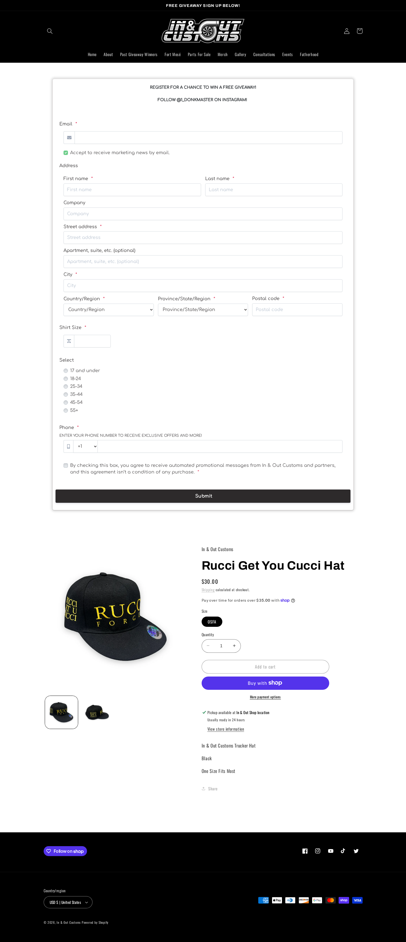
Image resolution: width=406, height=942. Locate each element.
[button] (50, 31)
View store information (225, 728)
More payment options (265, 696)
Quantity (208, 634)
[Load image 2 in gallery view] (97, 712)
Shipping (208, 589)
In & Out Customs (69, 922)
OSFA (212, 621)
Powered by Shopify (95, 922)
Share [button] (213, 788)
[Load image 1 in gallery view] (61, 712)
